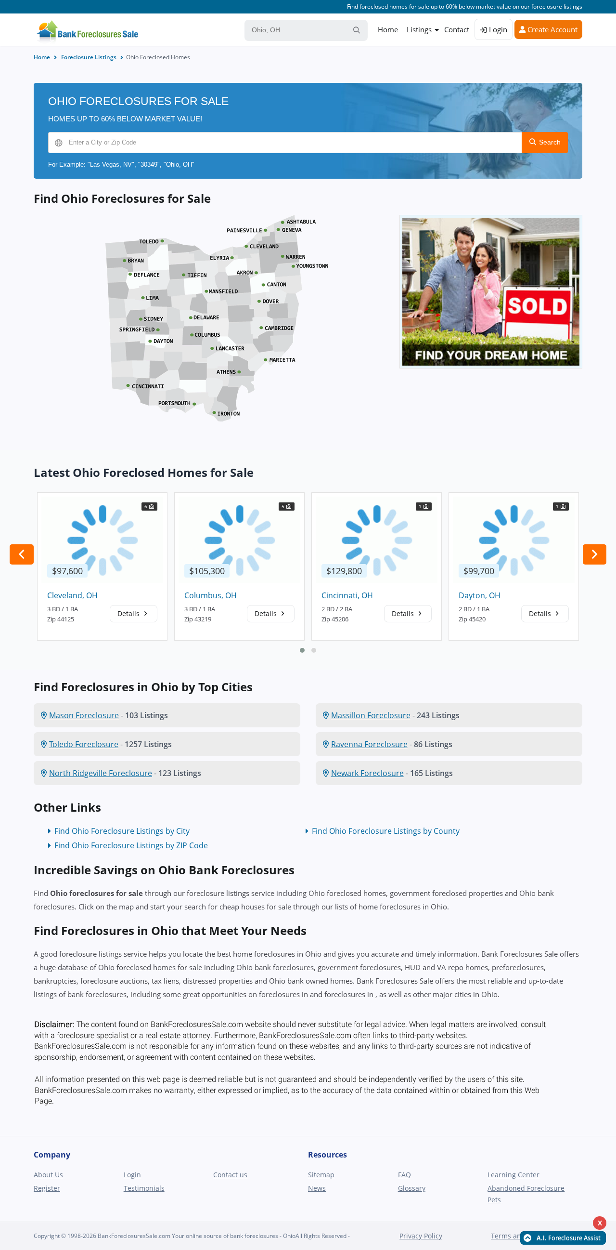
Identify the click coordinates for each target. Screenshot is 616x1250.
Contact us (230, 1174)
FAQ (404, 1174)
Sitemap (321, 1174)
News (317, 1188)
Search (549, 142)
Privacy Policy (420, 1235)
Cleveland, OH (72, 595)
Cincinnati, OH (347, 595)
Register (47, 1188)
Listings (419, 29)
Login (497, 29)
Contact (456, 29)
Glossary (411, 1188)
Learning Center (513, 1174)
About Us (48, 1174)
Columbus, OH (210, 595)
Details (129, 613)
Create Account (552, 29)
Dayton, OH (479, 595)
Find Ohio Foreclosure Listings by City (122, 831)
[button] (302, 650)
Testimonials (144, 1188)
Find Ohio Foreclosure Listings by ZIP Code (131, 845)
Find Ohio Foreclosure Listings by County (386, 831)
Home (388, 29)
